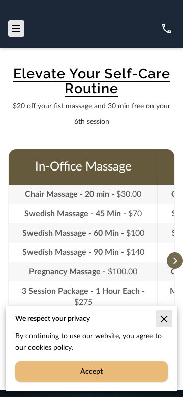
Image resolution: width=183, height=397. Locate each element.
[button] (175, 260)
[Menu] (16, 28)
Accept (91, 371)
